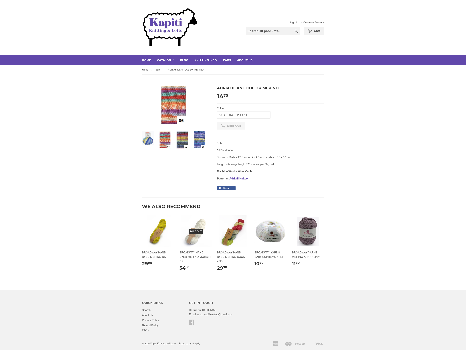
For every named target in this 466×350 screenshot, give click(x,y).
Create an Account (313, 22)
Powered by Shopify (189, 343)
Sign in (294, 22)
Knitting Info (205, 60)
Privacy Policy (150, 320)
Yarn (158, 69)
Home (146, 60)
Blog (184, 60)
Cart (316, 31)
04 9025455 (209, 310)
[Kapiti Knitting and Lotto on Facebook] (191, 323)
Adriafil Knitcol (238, 178)
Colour (221, 108)
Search (146, 310)
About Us (244, 60)
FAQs (227, 60)
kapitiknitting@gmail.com (218, 314)
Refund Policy (150, 325)
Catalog (164, 60)
